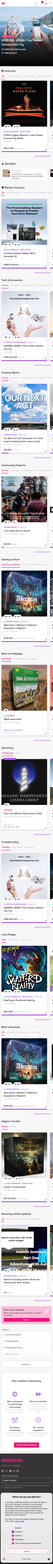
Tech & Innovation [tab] (13, 76)
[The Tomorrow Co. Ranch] (24, 499)
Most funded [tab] (17, 847)
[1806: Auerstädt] (24, 688)
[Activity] (41, 3)
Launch (26, 1320)
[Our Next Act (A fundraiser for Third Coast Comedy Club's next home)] (24, 407)
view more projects (42, 156)
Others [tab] (46, 565)
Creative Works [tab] (29, 76)
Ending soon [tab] (30, 847)
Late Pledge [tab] (40, 285)
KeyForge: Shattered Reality (19, 1000)
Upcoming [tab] (14, 285)
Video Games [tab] (35, 565)
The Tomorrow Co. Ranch (17, 530)
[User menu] (46, 3)
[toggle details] (46, 150)
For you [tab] (5, 285)
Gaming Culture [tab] (44, 76)
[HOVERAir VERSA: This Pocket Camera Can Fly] (24, 314)
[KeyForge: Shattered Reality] (24, 969)
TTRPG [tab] (25, 565)
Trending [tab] (6, 847)
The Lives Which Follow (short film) (23, 813)
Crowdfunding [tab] (27, 285)
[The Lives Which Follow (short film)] (24, 782)
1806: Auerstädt (12, 719)
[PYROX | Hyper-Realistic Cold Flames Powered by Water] (24, 104)
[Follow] (6, 711)
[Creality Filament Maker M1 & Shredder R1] (24, 222)
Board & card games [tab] (11, 565)
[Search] (36, 3)
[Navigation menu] (50, 3)
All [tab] (3, 76)
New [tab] (17, 753)
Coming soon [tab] (8, 753)
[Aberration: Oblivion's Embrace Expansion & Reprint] (24, 593)
